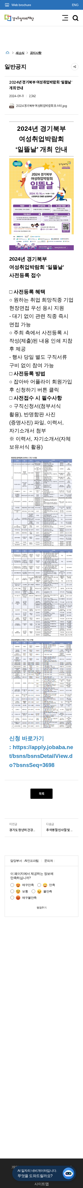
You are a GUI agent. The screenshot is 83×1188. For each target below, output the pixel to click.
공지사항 (36, 53)
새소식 (20, 53)
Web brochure (21, 5)
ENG (75, 5)
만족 (52, 885)
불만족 (47, 891)
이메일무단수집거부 (53, 1176)
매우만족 (28, 885)
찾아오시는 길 (60, 1167)
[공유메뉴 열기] (74, 66)
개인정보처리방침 (26, 1167)
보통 (25, 891)
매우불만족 (29, 897)
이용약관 (21, 1176)
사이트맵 (41, 1184)
